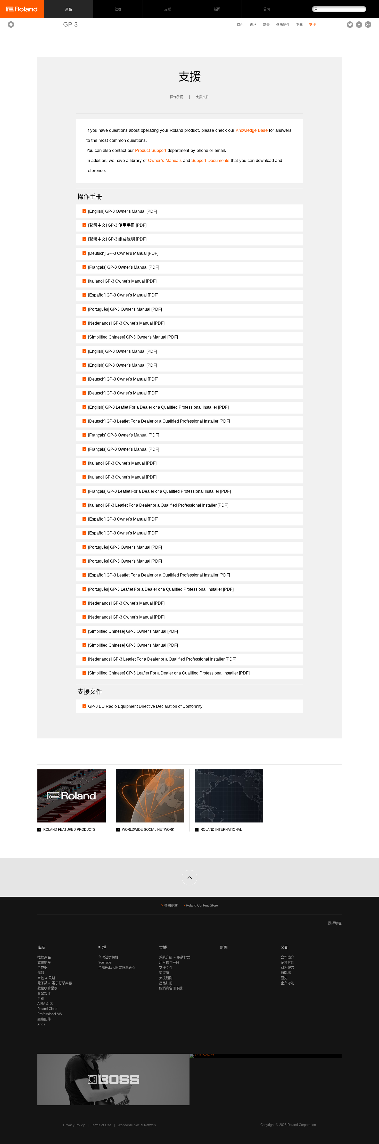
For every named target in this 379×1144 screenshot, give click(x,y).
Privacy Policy (74, 1125)
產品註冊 (165, 983)
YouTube (104, 962)
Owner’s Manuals (165, 160)
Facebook (359, 24)
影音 (266, 25)
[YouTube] (50, 925)
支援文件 (202, 97)
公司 (266, 9)
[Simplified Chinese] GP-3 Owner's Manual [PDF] (133, 337)
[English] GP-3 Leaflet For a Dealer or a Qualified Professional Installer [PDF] (158, 407)
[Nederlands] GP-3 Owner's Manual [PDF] (126, 323)
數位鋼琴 (44, 962)
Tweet (350, 24)
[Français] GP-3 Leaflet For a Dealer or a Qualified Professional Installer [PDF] (159, 491)
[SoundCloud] (60, 925)
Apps (41, 1024)
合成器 (42, 967)
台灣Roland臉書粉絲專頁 (116, 967)
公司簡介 (287, 957)
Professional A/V (49, 1014)
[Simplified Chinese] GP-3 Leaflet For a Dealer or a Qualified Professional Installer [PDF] (169, 673)
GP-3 (70, 24)
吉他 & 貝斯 (46, 978)
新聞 (217, 9)
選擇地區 (335, 923)
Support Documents (210, 160)
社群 (118, 9)
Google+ (368, 24)
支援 (167, 9)
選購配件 (283, 25)
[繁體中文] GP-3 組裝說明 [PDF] (117, 239)
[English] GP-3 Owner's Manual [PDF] (122, 211)
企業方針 (287, 962)
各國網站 (171, 905)
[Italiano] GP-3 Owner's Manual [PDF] (122, 281)
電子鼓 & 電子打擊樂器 (54, 983)
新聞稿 (286, 973)
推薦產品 (44, 957)
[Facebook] (40, 925)
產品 (41, 947)
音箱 (40, 998)
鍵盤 (40, 973)
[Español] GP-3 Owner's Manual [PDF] (123, 295)
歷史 (284, 978)
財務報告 (287, 967)
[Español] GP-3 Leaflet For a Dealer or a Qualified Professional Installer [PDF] (159, 575)
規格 (253, 25)
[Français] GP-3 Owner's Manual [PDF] (123, 267)
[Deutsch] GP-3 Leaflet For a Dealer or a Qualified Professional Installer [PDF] (159, 421)
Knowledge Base (252, 130)
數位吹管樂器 (47, 988)
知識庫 (164, 973)
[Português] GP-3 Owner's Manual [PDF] (125, 309)
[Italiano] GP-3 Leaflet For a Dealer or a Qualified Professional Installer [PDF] (158, 505)
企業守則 (287, 983)
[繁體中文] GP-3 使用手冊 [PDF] (117, 225)
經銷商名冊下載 (171, 988)
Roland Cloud (47, 1009)
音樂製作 (44, 993)
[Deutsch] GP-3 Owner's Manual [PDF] (123, 253)
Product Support (150, 150)
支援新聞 (165, 978)
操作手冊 (176, 97)
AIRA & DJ (45, 1004)
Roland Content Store (202, 905)
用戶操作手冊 (169, 962)
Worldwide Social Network (137, 1125)
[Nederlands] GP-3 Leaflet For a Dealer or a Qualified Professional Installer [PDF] (162, 659)
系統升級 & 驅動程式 (174, 957)
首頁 (10, 24)
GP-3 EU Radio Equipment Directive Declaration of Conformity (145, 706)
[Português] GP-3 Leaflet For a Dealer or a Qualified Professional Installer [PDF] (161, 589)
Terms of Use (101, 1125)
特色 (240, 25)
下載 (299, 25)
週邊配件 (44, 1019)
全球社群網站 (108, 957)
